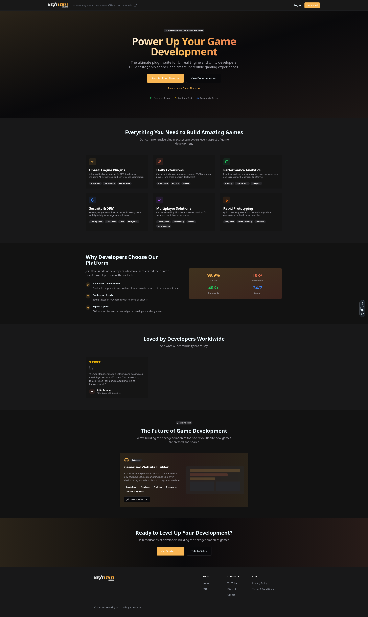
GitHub (231, 594)
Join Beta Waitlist (135, 499)
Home (206, 583)
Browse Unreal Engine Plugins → (184, 88)
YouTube (232, 583)
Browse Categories (82, 5)
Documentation (125, 5)
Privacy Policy (259, 583)
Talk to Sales (199, 551)
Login (297, 5)
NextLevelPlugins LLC (112, 607)
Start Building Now (163, 78)
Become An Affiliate (105, 5)
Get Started (312, 5)
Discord (231, 589)
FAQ (205, 589)
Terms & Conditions (263, 589)
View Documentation (203, 78)
